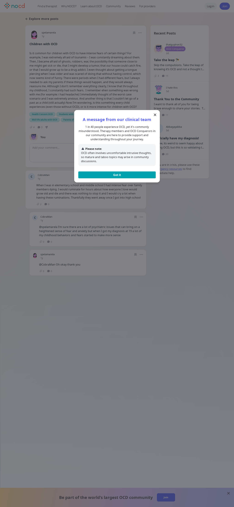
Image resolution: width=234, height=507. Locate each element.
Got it (117, 175)
